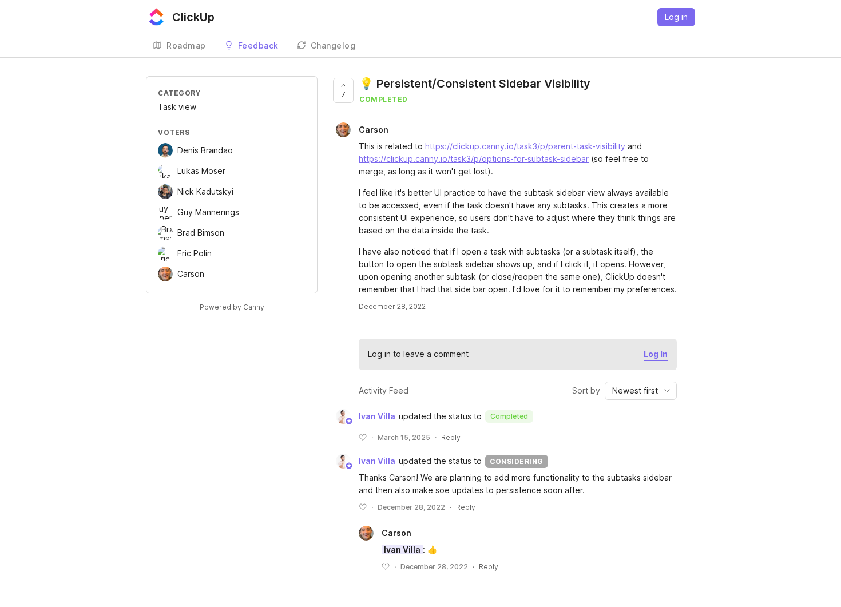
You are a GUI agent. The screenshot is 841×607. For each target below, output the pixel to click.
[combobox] (641, 391)
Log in (676, 17)
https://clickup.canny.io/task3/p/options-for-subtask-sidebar (474, 159)
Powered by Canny (232, 307)
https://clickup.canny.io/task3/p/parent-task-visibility (525, 146)
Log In (656, 354)
